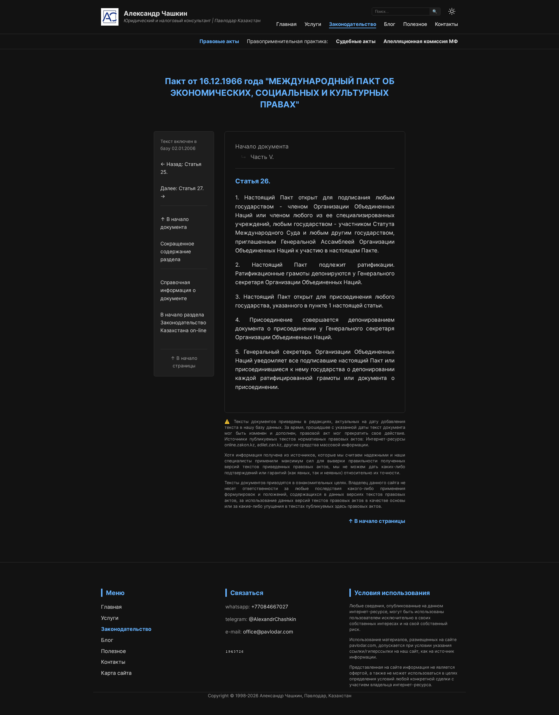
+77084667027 (269, 606)
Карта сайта (116, 673)
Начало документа (262, 146)
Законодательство (352, 24)
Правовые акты (219, 41)
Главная (286, 24)
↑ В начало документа (174, 223)
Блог (389, 24)
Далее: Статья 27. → (182, 192)
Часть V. (262, 156)
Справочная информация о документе (178, 290)
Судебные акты (356, 41)
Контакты (446, 24)
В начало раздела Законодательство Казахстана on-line (183, 323)
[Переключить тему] (452, 11)
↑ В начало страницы (376, 521)
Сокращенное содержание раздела (177, 251)
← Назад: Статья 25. (180, 168)
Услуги (313, 24)
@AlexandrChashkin (272, 619)
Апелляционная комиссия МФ (420, 41)
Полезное (415, 24)
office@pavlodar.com (268, 632)
